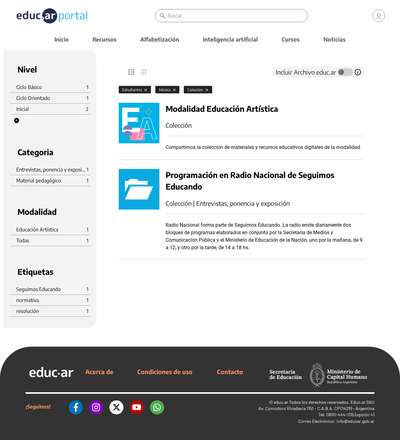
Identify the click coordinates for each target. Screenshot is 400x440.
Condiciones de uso (164, 371)
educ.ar (281, 402)
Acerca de (99, 371)
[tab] (131, 72)
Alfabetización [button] (159, 39)
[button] (16, 120)
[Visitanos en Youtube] (137, 406)
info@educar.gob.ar (355, 421)
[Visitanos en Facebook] (76, 406)
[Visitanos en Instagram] (96, 406)
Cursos (291, 39)
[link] (378, 15)
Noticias (334, 39)
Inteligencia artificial (230, 39)
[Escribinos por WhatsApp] (157, 406)
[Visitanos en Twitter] (116, 406)
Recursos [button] (104, 39)
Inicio (61, 39)
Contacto (230, 371)
